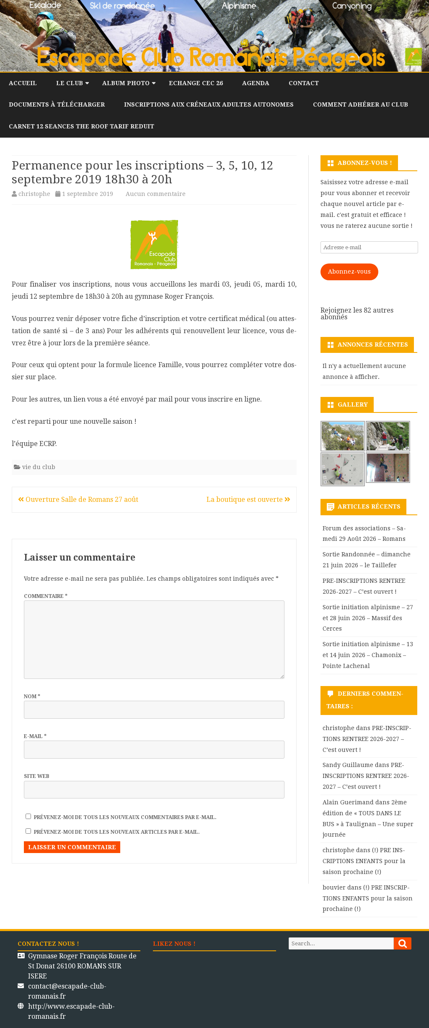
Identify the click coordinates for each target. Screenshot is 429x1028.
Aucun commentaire (156, 193)
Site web (36, 776)
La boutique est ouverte (245, 500)
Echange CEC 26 (196, 83)
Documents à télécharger (57, 104)
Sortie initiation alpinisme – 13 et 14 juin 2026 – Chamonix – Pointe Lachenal (368, 655)
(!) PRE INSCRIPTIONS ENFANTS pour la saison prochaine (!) (364, 861)
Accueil (23, 83)
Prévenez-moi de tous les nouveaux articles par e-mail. (117, 832)
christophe (34, 193)
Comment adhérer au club (360, 104)
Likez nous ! (174, 943)
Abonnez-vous (349, 271)
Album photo (126, 83)
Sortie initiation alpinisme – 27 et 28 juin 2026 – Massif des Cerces (368, 618)
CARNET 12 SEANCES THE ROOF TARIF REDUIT (81, 126)
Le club (69, 83)
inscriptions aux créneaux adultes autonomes (209, 104)
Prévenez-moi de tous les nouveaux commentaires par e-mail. (125, 817)
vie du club (38, 467)
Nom (32, 696)
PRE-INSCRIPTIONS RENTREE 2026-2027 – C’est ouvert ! (367, 739)
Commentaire (45, 596)
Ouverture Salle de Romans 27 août (81, 500)
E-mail (35, 736)
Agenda (255, 83)
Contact (304, 83)
